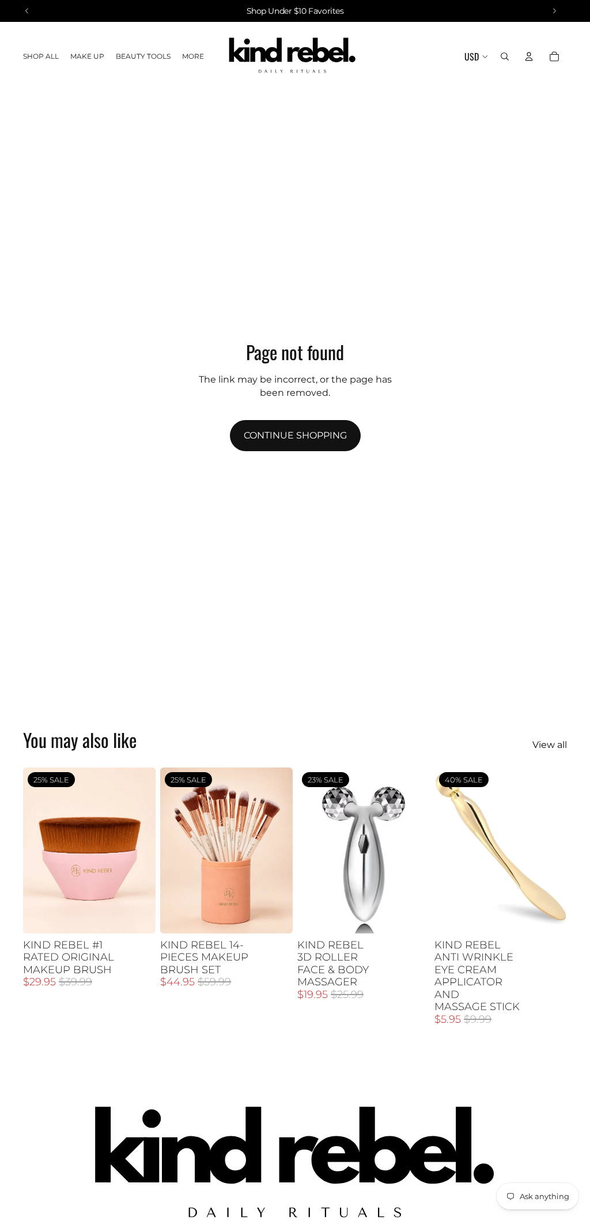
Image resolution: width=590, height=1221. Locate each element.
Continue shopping (295, 435)
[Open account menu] (529, 56)
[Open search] (504, 56)
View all (549, 744)
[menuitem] (193, 56)
